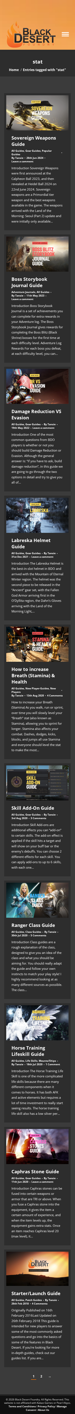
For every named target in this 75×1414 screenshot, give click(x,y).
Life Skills (31, 1061)
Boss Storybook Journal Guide (29, 282)
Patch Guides (33, 1300)
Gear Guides (33, 151)
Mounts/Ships (47, 1061)
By (17, 158)
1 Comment (53, 1064)
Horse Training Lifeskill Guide (28, 1051)
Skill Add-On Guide (32, 808)
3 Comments (38, 818)
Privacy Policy (46, 1406)
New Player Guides (37, 688)
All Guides (17, 151)
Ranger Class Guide (33, 925)
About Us (43, 1410)
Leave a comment (22, 161)
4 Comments (55, 695)
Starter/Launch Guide (35, 1293)
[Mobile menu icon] (65, 34)
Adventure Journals (23, 292)
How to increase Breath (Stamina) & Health (33, 675)
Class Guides (33, 932)
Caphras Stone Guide (35, 1171)
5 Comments (38, 935)
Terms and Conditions (22, 1406)
